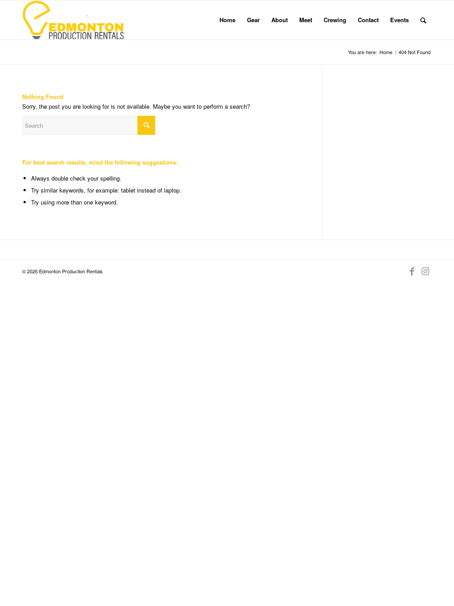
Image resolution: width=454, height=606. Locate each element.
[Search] (423, 19)
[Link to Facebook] (412, 271)
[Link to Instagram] (425, 271)
